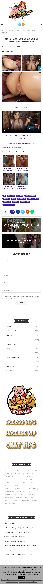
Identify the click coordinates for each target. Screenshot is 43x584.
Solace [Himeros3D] (10, 523)
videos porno (25, 202)
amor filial (19, 470)
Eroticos (22, 340)
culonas (20, 196)
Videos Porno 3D (9, 205)
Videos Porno (22, 366)
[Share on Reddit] (28, 212)
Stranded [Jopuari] (10, 550)
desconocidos (30, 196)
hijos (20, 479)
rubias (26, 497)
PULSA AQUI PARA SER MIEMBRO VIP (21, 143)
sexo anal (8, 500)
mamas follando (9, 491)
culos (21, 476)
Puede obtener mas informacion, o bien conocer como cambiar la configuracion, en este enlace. (21, 581)
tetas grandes (25, 500)
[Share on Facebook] (18, 212)
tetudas (7, 503)
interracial (22, 482)
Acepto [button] (22, 577)
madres (24, 485)
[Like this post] (13, 212)
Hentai (22, 348)
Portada (4, 30)
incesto (7, 482)
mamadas (27, 488)
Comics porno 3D (22, 331)
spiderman (7, 202)
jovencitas (31, 482)
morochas (21, 199)
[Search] (41, 24)
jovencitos (8, 485)
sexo (32, 497)
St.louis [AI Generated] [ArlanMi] (14, 536)
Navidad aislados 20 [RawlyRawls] (14, 541)
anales (27, 470)
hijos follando (28, 479)
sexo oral (16, 500)
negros (23, 494)
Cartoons (22, 327)
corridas (7, 473)
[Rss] (23, 24)
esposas (28, 476)
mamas (34, 488)
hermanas (8, 479)
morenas (7, 494)
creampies (11, 196)
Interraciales (22, 362)
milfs (14, 199)
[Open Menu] (2, 24)
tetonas (15, 202)
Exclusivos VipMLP (22, 344)
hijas (15, 479)
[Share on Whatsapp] (32, 212)
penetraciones (9, 497)
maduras (6, 199)
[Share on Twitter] (23, 212)
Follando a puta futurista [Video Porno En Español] (20, 545)
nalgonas (15, 494)
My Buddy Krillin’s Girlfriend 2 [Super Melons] (18, 554)
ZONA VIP (22, 370)
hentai (34, 476)
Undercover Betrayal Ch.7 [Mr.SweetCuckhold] (18, 528)
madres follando (9, 488)
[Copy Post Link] (37, 212)
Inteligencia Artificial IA (22, 357)
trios (13, 503)
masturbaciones (21, 491)
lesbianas (16, 485)
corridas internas (29, 473)
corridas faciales (17, 473)
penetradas (19, 497)
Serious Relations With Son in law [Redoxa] (17, 532)
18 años (11, 470)
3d (4, 196)
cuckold (7, 476)
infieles (14, 482)
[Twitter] (19, 24)
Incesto (22, 353)
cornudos (34, 470)
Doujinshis (22, 335)
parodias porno (33, 199)
